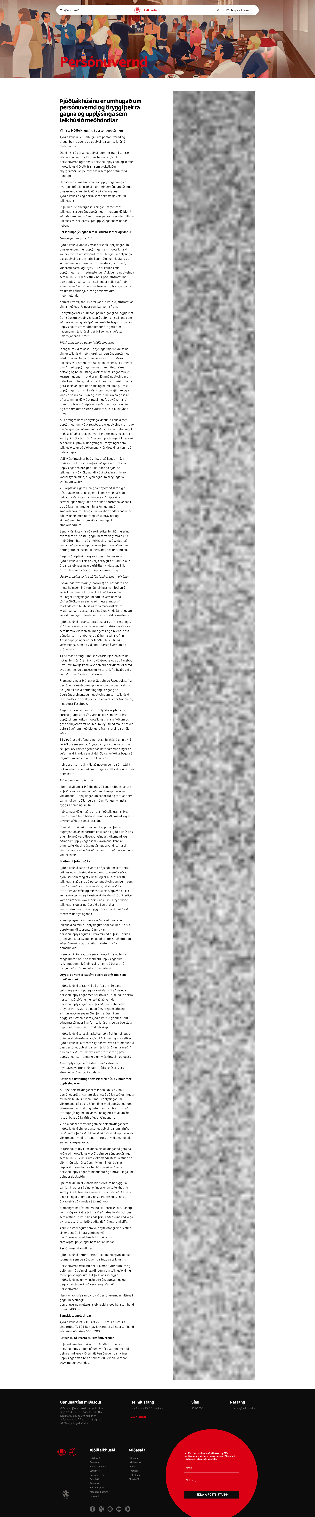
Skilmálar (134, 1458)
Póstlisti (94, 1479)
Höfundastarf (97, 1487)
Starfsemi (95, 1462)
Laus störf (95, 1470)
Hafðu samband (98, 1466)
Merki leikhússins (99, 1491)
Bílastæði (134, 1479)
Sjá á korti (138, 1416)
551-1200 (197, 1408)
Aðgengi (133, 1470)
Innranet (94, 1496)
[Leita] (217, 10)
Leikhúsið (95, 1458)
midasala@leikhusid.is (242, 1408)
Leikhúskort (135, 1462)
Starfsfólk (95, 1483)
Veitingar (133, 1466)
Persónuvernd (97, 1475)
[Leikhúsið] (137, 10)
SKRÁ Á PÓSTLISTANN (212, 1494)
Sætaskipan (135, 1475)
